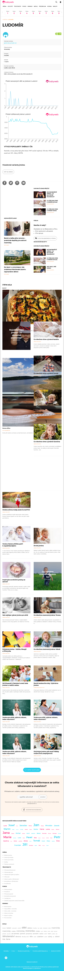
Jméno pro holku (8, 859)
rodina (41, 933)
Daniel (47, 845)
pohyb (4, 933)
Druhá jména (39, 546)
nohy (49, 931)
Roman (59, 833)
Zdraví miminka (8, 913)
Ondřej (21, 829)
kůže (49, 928)
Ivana (24, 837)
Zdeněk (56, 826)
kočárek (45, 928)
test (56, 933)
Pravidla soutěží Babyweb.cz (40, 951)
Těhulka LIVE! (25, 936)
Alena (15, 841)
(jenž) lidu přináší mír (10, 43)
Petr (57, 837)
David (43, 841)
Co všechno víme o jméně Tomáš (52, 209)
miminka (20, 931)
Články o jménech (9, 864)
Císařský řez (7, 898)
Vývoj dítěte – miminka (10, 908)
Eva (58, 841)
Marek (36, 845)
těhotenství (8, 936)
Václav (36, 829)
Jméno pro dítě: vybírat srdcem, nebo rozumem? (14, 718)
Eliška (51, 837)
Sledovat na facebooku (33, 809)
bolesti (9, 928)
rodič (45, 933)
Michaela (54, 833)
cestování (14, 928)
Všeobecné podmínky (24, 951)
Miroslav (48, 826)
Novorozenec (7, 906)
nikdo (45, 931)
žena (8, 939)
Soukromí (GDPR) (55, 951)
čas (3, 939)
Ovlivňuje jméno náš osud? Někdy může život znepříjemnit (46, 752)
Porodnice (7, 891)
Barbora (53, 829)
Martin (7, 829)
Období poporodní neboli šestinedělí (14, 900)
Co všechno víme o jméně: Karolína (47, 442)
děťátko (29, 928)
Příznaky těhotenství (9, 870)
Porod (24, 6)
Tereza (42, 825)
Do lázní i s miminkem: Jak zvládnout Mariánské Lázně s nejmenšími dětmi (15, 269)
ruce (49, 933)
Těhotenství (17, 6)
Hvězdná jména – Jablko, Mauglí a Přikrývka (14, 650)
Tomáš (36, 840)
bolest (4, 928)
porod (22, 934)
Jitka (40, 845)
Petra (30, 825)
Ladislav (53, 841)
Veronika (44, 833)
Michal (18, 833)
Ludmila (20, 841)
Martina (57, 829)
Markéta (23, 833)
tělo (31, 936)
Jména (4, 6)
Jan (36, 825)
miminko (30, 931)
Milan (48, 841)
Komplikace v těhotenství (11, 881)
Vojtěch (30, 841)
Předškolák (42, 6)
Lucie (5, 825)
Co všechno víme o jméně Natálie (52, 201)
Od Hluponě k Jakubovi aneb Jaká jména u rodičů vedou (15, 684)
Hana (42, 829)
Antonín (17, 829)
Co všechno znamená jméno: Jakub (47, 649)
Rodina (49, 6)
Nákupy (55, 6)
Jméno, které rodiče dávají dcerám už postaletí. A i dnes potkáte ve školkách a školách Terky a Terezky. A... (47, 621)
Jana (6, 833)
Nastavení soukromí (32, 962)
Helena (26, 829)
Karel (28, 833)
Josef (11, 825)
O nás (13, 951)
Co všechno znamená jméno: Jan (47, 574)
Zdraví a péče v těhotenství (11, 879)
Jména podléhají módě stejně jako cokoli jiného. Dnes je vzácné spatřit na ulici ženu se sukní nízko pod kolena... (15, 516)
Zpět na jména (8, 172)
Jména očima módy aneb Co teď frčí (16, 510)
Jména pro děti (16, 340)
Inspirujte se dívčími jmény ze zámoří (13, 581)
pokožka (9, 933)
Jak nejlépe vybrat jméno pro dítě (15, 615)
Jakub (38, 833)
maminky (6, 931)
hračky (35, 928)
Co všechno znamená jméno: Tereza (47, 615)
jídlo (41, 928)
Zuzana (30, 829)
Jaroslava (31, 845)
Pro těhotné (7, 883)
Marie (7, 837)
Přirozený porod (8, 894)
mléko (38, 931)
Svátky (6, 862)
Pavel (29, 837)
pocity (55, 931)
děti (24, 927)
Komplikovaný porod (10, 896)
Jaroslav (23, 825)
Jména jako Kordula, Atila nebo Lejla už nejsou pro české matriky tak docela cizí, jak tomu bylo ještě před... (47, 416)
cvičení (19, 928)
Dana (11, 841)
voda (35, 936)
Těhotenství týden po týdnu (11, 874)
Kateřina (6, 841)
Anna (26, 841)
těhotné (18, 936)
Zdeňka (12, 833)
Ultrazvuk (6, 877)
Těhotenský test (8, 872)
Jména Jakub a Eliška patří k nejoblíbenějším (12, 545)
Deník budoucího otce (39, 687)
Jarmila (47, 837)
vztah (45, 936)
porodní (35, 934)
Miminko (30, 6)
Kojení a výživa (8, 915)
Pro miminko (7, 917)
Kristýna (43, 845)
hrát (38, 928)
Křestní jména (8, 855)
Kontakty (6, 951)
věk (53, 936)
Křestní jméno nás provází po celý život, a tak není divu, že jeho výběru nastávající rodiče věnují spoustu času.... (16, 691)
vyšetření (40, 936)
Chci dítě (10, 6)
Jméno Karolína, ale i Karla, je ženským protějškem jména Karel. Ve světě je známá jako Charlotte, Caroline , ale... (47, 448)
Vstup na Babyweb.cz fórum (47, 238)
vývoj (50, 936)
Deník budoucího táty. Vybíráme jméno (46, 684)
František (17, 845)
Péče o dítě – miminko (10, 911)
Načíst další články (33, 770)
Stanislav (14, 837)
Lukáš (19, 837)
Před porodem (8, 889)
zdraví (57, 936)
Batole (36, 6)
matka (14, 931)
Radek (13, 829)
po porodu (15, 934)
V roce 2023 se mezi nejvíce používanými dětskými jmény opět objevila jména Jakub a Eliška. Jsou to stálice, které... (16, 552)
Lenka (48, 829)
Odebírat (43, 797)
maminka (56, 928)
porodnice (29, 933)
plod (52, 931)
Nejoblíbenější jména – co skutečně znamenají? (52, 194)
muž (42, 931)
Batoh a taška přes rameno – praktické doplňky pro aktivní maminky (15, 240)
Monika (49, 833)
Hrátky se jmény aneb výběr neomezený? (44, 408)
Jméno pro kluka (8, 857)
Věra (35, 837)
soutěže (53, 933)
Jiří (24, 844)
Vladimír (33, 833)
